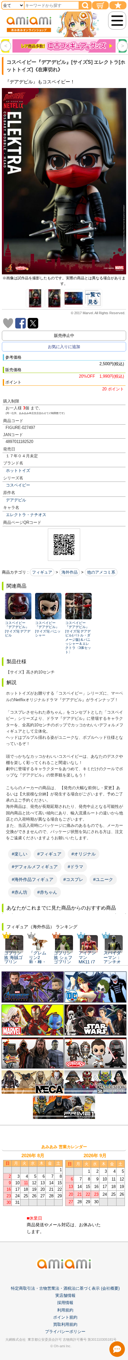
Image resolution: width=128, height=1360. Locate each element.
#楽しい (19, 853)
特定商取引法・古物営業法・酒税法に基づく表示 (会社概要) (65, 1288)
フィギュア (42, 572)
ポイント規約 (65, 1317)
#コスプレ (73, 879)
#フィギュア (49, 853)
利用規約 (65, 1310)
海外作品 (70, 572)
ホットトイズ (18, 470)
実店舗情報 (65, 1295)
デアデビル (16, 500)
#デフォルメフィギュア (35, 866)
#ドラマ (75, 866)
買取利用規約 (65, 1324)
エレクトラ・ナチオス (26, 514)
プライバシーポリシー (65, 1331)
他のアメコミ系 (101, 572)
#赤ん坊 (19, 892)
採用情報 (65, 1302)
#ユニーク (103, 879)
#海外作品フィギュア (32, 879)
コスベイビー (18, 485)
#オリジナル (83, 853)
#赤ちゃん (47, 892)
